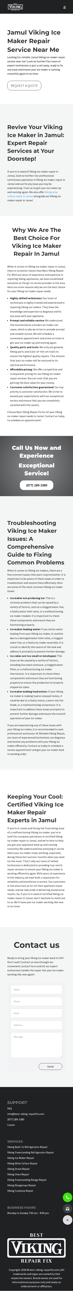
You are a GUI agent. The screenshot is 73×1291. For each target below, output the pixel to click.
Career (11, 1125)
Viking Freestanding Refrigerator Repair (30, 1152)
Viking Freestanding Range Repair (27, 1179)
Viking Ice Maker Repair (20, 1158)
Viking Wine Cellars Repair (22, 1163)
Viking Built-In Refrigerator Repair (27, 1147)
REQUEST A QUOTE (24, 85)
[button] (67, 1220)
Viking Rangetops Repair (21, 1185)
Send (50, 1066)
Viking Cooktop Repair (20, 1190)
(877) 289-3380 (36, 485)
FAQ (9, 1108)
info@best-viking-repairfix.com (25, 1114)
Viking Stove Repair (18, 1169)
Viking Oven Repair (18, 1174)
